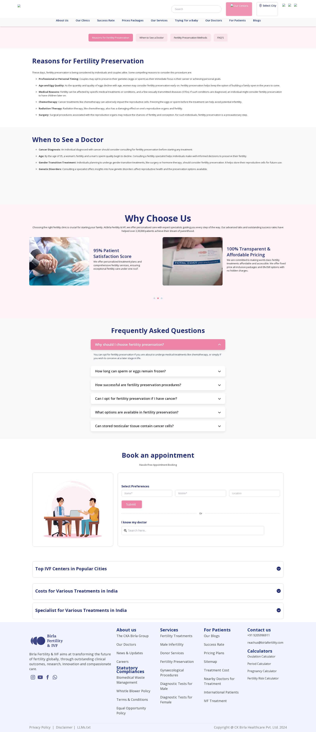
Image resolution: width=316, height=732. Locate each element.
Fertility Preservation (177, 661)
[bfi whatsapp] (55, 677)
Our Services (159, 20)
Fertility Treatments (176, 636)
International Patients (221, 692)
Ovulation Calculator (261, 656)
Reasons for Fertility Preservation (110, 37)
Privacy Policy (40, 727)
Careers (122, 661)
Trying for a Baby (186, 20)
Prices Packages (133, 20)
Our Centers (241, 5)
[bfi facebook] (296, 9)
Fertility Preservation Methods (190, 37)
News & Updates (129, 653)
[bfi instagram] (284, 9)
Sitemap (210, 661)
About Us (62, 20)
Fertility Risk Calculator (263, 678)
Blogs (257, 20)
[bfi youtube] (290, 9)
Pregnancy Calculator (262, 671)
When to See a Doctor (152, 37)
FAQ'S (220, 37)
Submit (131, 504)
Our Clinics (83, 20)
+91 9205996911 (258, 635)
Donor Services (172, 653)
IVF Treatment (215, 701)
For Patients (237, 20)
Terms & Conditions (132, 699)
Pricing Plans (214, 653)
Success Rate (106, 20)
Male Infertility (171, 644)
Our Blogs (212, 636)
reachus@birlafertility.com (265, 643)
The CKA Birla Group (132, 636)
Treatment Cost (216, 670)
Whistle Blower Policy (133, 691)
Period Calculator (259, 664)
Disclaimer (64, 727)
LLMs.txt (83, 727)
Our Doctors (213, 20)
